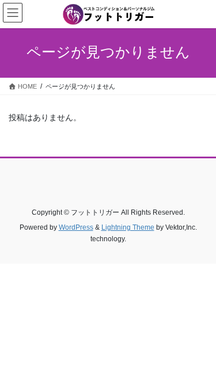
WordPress (76, 227)
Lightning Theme (127, 227)
